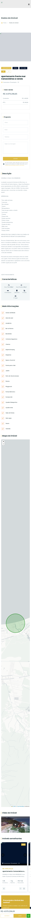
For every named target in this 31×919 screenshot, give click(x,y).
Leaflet (14, 806)
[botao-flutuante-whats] (28, 916)
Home (4, 23)
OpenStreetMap (20, 806)
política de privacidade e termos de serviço (14, 165)
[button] (3, 441)
